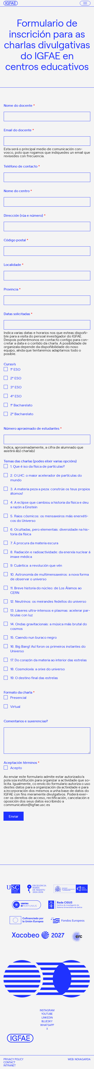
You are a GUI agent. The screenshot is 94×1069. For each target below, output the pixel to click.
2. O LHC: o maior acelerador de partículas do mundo (46, 477)
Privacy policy (13, 1059)
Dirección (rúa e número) (24, 215)
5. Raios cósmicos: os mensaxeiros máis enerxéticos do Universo (49, 518)
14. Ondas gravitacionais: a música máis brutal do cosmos (48, 626)
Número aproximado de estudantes (33, 428)
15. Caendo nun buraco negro (33, 637)
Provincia (12, 289)
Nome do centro (18, 191)
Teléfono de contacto (22, 166)
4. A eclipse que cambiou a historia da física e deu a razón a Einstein (49, 504)
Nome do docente (19, 105)
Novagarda (83, 1059)
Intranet (9, 1065)
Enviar (13, 816)
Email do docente (19, 130)
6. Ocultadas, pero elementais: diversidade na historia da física (49, 531)
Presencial (18, 697)
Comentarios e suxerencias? (26, 721)
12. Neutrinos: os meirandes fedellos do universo (48, 601)
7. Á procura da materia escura (34, 543)
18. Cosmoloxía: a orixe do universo (37, 669)
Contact (9, 1062)
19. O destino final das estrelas (34, 677)
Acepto (16, 767)
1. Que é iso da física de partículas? (37, 466)
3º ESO (15, 387)
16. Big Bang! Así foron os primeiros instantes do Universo (47, 648)
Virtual (15, 706)
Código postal (16, 240)
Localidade (13, 264)
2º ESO (15, 378)
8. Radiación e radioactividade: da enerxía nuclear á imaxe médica (50, 554)
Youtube (47, 1013)
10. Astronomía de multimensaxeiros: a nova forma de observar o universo (49, 576)
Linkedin (47, 1017)
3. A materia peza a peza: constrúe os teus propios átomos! (50, 491)
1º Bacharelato (21, 405)
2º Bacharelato (21, 413)
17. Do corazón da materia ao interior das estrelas (48, 660)
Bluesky (47, 1021)
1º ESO (15, 369)
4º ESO (15, 396)
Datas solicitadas (18, 314)
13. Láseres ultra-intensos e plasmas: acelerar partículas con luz (50, 612)
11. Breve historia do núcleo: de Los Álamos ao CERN (46, 590)
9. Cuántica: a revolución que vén (36, 565)
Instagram (47, 1010)
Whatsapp (47, 1025)
